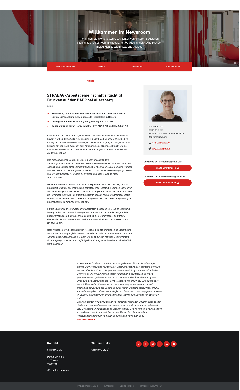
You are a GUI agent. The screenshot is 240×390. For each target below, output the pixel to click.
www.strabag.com (85, 319)
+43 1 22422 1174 (161, 142)
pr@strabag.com (161, 148)
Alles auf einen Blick (65, 67)
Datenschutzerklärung (87, 386)
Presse (101, 67)
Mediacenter (137, 67)
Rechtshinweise (127, 386)
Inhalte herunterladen (166, 168)
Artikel (90, 81)
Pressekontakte (173, 67)
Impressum (109, 386)
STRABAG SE (98, 350)
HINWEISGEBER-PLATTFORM (151, 386)
